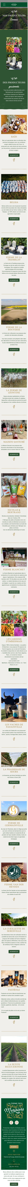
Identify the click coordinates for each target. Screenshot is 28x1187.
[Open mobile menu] (4, 4)
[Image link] (14, 160)
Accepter (14, 1184)
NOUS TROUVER (14, 1155)
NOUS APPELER (14, 1164)
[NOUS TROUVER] (14, 1151)
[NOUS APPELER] (14, 1161)
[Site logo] (14, 4)
